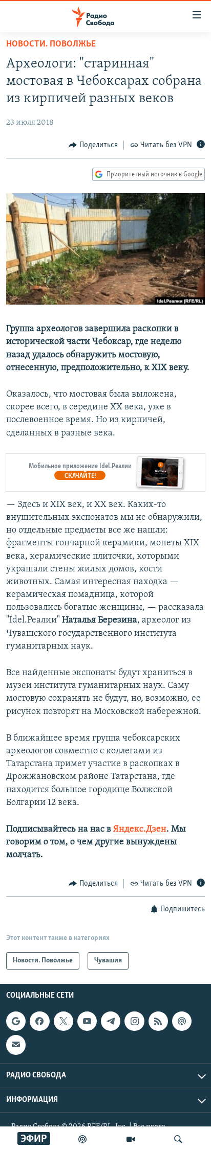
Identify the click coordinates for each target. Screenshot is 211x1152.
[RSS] (158, 1021)
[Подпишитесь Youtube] (87, 1021)
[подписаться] (16, 1044)
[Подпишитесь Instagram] (134, 1021)
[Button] (93, 145)
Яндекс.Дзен (139, 829)
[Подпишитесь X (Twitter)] (63, 1021)
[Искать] (178, 1139)
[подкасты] (82, 1139)
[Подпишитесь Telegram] (110, 1021)
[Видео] (130, 1139)
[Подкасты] (182, 1021)
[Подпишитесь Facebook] (39, 1021)
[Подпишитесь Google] (16, 1021)
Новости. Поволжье (51, 44)
